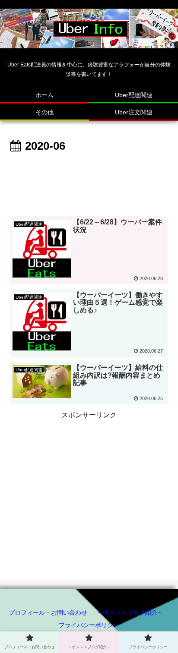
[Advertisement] (89, 182)
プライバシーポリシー (89, 624)
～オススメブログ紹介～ (130, 612)
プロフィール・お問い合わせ (48, 612)
